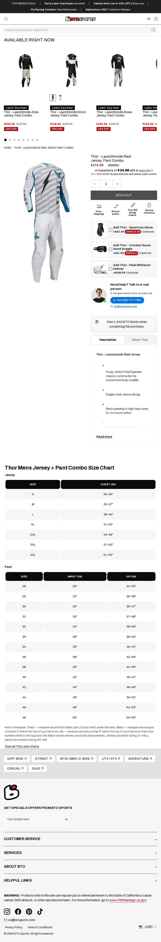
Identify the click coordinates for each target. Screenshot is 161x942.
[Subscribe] (66, 819)
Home (7, 147)
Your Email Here (18, 819)
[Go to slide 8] (37, 140)
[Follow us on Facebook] (18, 911)
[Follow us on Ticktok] (40, 911)
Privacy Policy (13, 927)
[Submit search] (154, 30)
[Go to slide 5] (23, 140)
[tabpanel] (124, 395)
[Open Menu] (6, 19)
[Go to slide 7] (32, 140)
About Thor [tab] (140, 339)
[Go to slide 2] (10, 140)
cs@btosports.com (125, 306)
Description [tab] (108, 339)
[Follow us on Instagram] (7, 911)
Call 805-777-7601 (129, 300)
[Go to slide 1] (5, 140)
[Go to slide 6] (28, 140)
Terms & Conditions (39, 927)
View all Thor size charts (22, 746)
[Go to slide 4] (19, 140)
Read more (104, 436)
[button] (124, 170)
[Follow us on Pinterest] (29, 911)
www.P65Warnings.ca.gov (128, 900)
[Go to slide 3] (14, 140)
